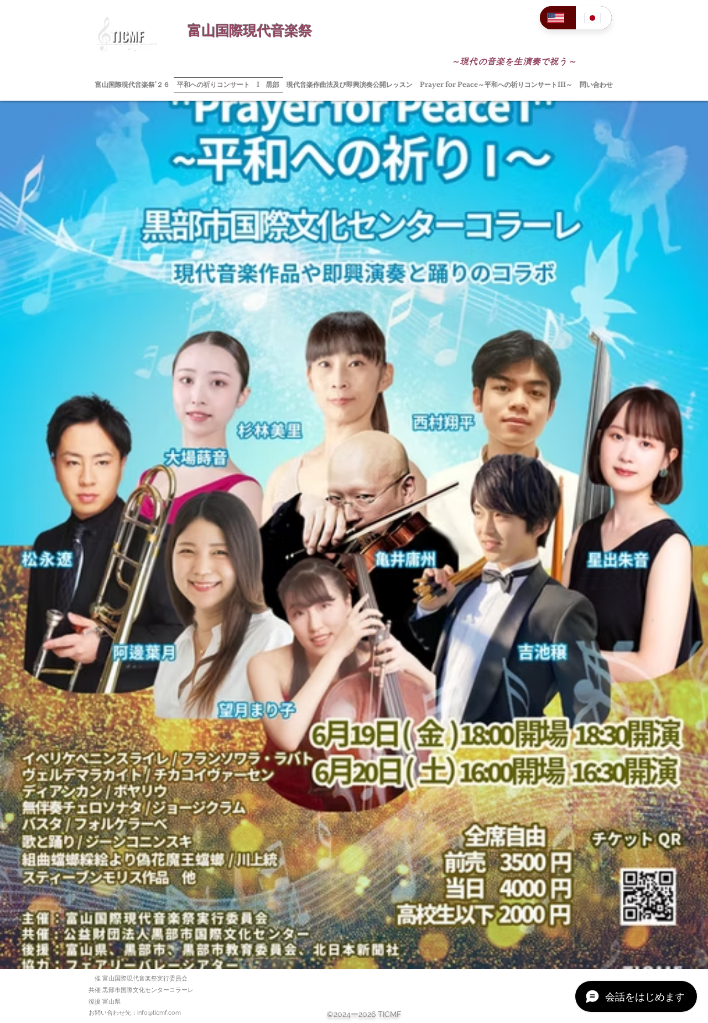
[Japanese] (594, 17)
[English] (558, 17)
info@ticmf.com (159, 1012)
